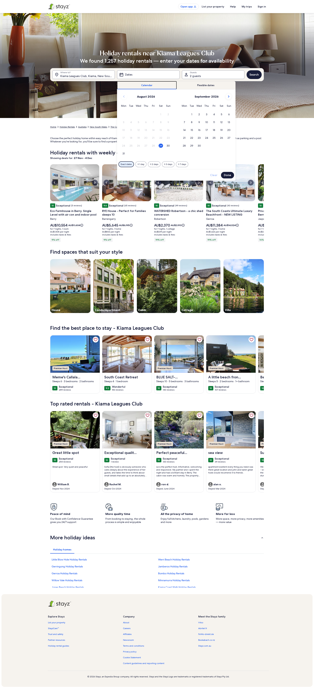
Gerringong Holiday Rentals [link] (67, 566)
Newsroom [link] (128, 640)
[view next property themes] (264, 286)
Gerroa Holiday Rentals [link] (64, 573)
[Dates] (148, 74)
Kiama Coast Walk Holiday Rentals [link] (177, 587)
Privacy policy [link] (129, 651)
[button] (161, 114)
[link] (95, 339)
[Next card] (264, 204)
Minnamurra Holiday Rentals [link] (174, 580)
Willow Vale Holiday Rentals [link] (67, 580)
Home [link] (53, 126)
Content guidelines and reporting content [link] (143, 663)
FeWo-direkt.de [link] (206, 634)
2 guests (195, 76)
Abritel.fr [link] (202, 628)
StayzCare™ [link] (53, 628)
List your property (213, 6)
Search (254, 74)
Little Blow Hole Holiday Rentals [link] (69, 559)
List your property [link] (56, 622)
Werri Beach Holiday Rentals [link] (174, 559)
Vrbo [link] (200, 622)
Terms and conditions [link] (133, 645)
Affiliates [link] (127, 634)
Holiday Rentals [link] (67, 126)
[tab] (146, 85)
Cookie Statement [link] (132, 657)
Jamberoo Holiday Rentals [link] (173, 566)
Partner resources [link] (56, 640)
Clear (213, 175)
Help (233, 6)
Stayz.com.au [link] (204, 645)
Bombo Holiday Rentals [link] (171, 573)
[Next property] (259, 364)
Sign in (262, 6)
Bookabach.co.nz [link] (206, 640)
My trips (247, 6)
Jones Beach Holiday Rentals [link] (68, 587)
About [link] (126, 622)
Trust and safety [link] (55, 634)
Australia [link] (82, 126)
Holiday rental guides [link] (58, 645)
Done (227, 175)
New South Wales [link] (98, 126)
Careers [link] (126, 628)
